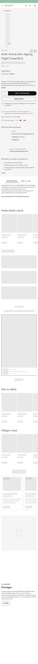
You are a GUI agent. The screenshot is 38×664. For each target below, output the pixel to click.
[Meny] (2, 6)
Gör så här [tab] (26, 181)
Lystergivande (7, 11)
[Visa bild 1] (9, 45)
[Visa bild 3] (17, 45)
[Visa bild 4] (21, 45)
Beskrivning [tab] (12, 181)
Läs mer (3, 87)
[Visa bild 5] (25, 45)
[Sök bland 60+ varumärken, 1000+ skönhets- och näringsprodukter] (26, 5)
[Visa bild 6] (29, 45)
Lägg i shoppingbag (22, 93)
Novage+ (4, 50)
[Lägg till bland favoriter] (35, 51)
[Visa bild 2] (13, 45)
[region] (19, 30)
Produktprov (19, 99)
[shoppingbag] (35, 6)
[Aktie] (31, 51)
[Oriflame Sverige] (8, 5)
